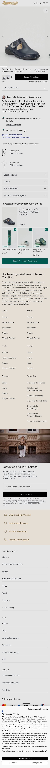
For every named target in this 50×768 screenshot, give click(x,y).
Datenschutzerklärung (39, 751)
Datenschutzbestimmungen (38, 709)
